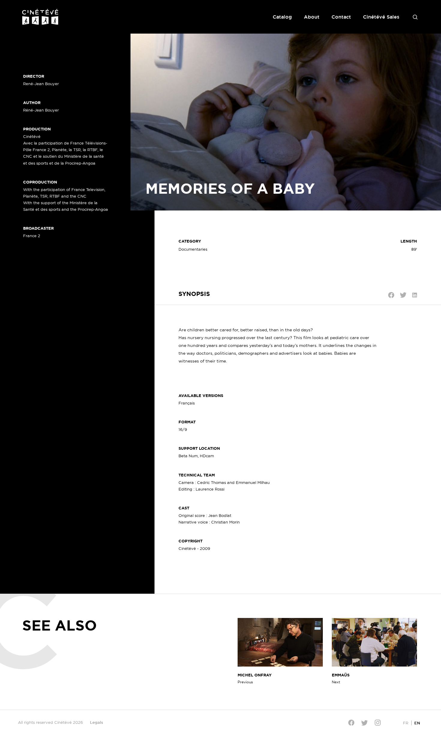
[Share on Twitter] (403, 295)
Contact (341, 16)
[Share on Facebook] (391, 295)
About (312, 16)
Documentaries (192, 249)
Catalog (282, 16)
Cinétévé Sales (381, 16)
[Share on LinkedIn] (414, 295)
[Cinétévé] (40, 17)
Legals (96, 722)
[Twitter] (365, 723)
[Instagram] (378, 723)
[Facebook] (351, 723)
